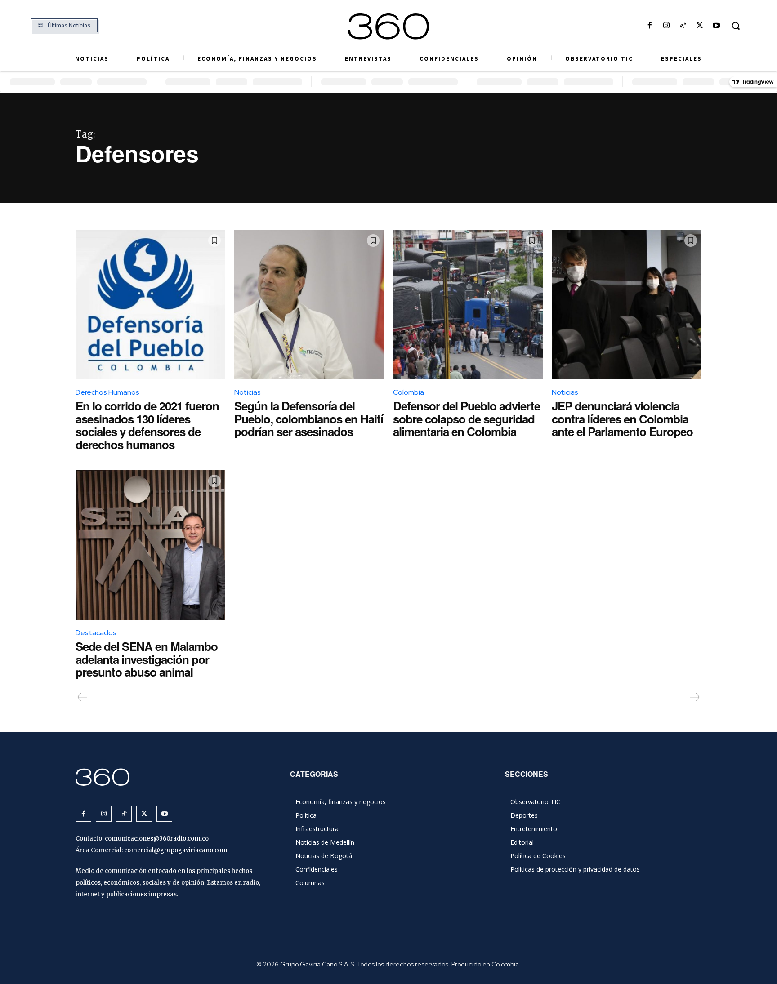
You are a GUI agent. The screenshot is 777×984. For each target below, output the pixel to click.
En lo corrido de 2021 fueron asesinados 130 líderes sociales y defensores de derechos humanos (147, 425)
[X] (700, 26)
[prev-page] (82, 697)
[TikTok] (683, 26)
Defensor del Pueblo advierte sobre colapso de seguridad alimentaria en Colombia (466, 418)
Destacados (96, 632)
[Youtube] (716, 26)
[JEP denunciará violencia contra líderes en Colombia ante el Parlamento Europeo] (626, 304)
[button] (735, 25)
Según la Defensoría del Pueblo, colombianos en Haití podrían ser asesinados (308, 418)
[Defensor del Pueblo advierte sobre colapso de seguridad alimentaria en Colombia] (468, 304)
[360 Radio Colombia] (388, 26)
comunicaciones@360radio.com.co (157, 838)
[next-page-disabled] (694, 697)
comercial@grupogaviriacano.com (176, 850)
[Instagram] (666, 26)
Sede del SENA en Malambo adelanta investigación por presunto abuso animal (147, 659)
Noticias (247, 392)
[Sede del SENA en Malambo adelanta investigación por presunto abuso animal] (150, 545)
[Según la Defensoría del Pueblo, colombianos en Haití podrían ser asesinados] (309, 304)
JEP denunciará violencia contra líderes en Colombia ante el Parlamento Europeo (622, 418)
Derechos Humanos (107, 392)
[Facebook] (649, 26)
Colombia (408, 392)
